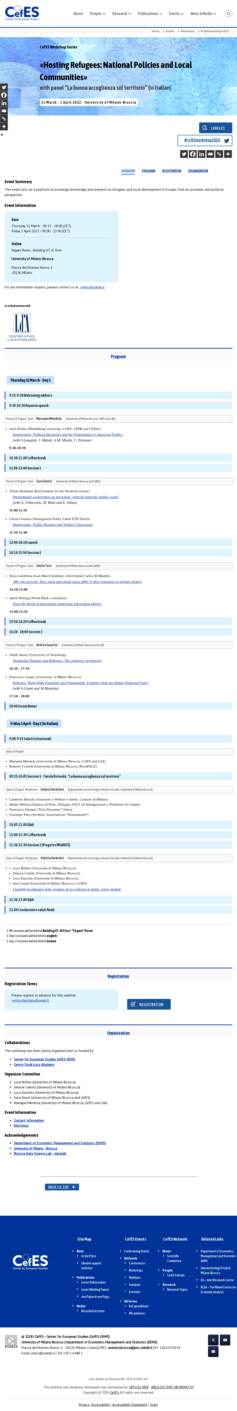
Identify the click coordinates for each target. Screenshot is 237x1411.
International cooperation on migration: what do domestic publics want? (66, 497)
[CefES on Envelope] (213, 1351)
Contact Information (29, 1120)
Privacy (84, 1404)
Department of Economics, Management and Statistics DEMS (218, 1256)
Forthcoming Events (136, 1251)
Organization (198, 171)
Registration (171, 171)
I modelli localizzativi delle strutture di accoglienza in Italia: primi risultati (67, 889)
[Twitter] (184, 154)
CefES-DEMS (44, 1059)
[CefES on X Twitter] (213, 1340)
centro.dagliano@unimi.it (30, 1000)
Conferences (137, 1263)
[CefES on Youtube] (225, 1340)
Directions (21, 1125)
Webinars (135, 1277)
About (78, 13)
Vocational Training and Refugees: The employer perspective (57, 661)
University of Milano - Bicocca (35, 1148)
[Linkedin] (202, 154)
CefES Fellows (176, 1275)
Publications (148, 13)
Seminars (135, 1285)
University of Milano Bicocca (42, 1342)
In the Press (88, 1256)
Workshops (136, 1270)
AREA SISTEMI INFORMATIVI (172, 1387)
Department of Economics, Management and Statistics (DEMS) (60, 1143)
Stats (154, 1404)
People (96, 13)
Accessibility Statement (129, 1404)
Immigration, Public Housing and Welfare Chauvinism (53, 525)
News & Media (201, 13)
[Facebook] (193, 154)
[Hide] (2, 135)
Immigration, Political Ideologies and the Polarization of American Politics (68, 435)
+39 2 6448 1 (73, 1353)
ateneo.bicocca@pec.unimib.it (130, 1347)
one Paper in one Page (95, 1297)
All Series (130, 1301)
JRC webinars (137, 1313)
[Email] (210, 154)
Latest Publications (93, 1282)
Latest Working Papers (95, 1289)
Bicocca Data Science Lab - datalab (40, 1153)
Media (81, 1306)
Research (119, 13)
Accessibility (101, 1404)
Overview (128, 171)
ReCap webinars (139, 1306)
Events (174, 13)
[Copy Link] (219, 154)
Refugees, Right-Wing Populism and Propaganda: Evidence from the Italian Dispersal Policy (81, 683)
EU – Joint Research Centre (217, 1280)
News (80, 1251)
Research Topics (177, 1289)
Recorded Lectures (93, 1311)
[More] (228, 154)
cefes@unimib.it (92, 287)
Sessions (134, 1292)
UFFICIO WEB (138, 1387)
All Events (130, 1258)
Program (148, 171)
